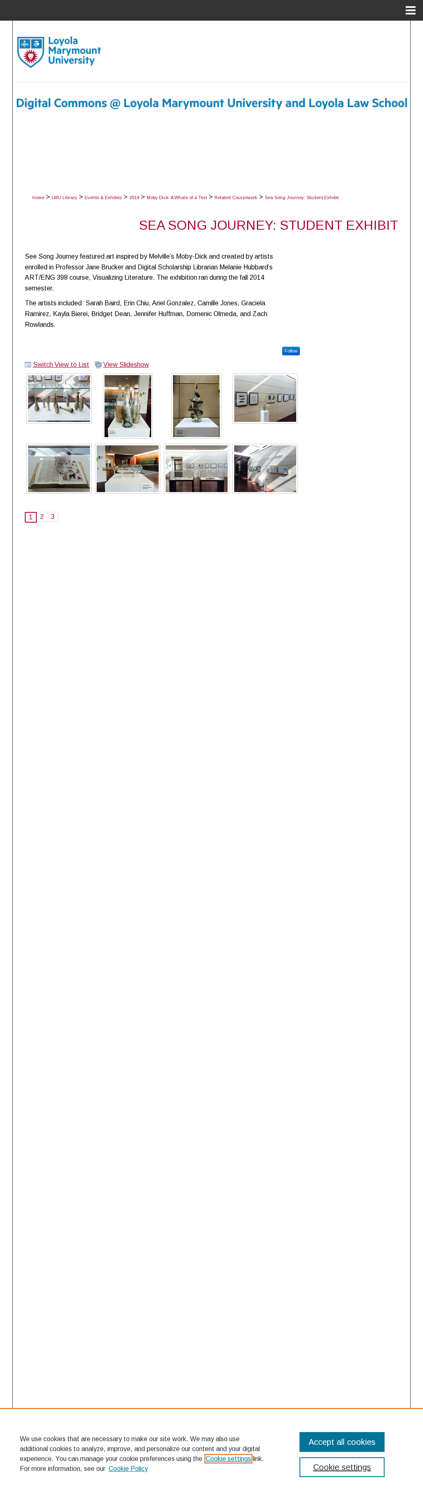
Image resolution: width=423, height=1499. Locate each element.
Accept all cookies (342, 1442)
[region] (211, 1453)
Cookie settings (228, 1458)
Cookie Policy (128, 1468)
